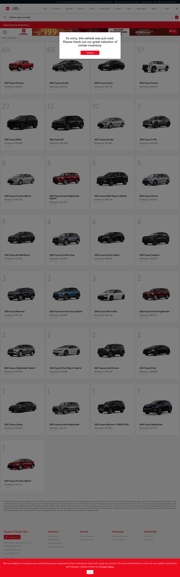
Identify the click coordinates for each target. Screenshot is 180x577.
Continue (90, 53)
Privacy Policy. (107, 566)
